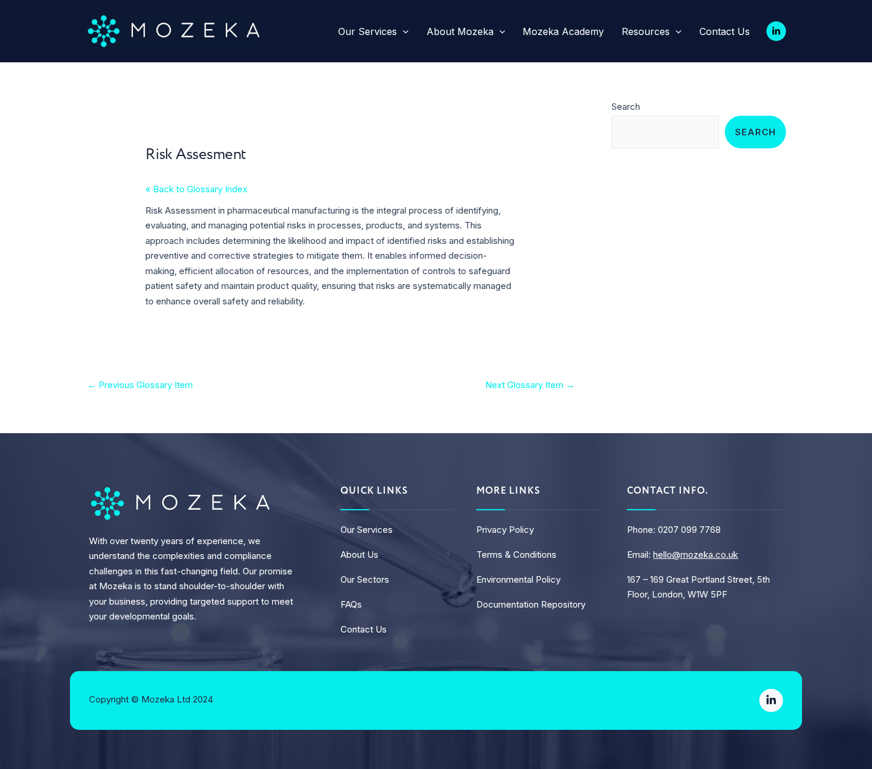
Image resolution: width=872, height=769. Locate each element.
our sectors (364, 579)
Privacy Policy (505, 529)
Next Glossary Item (530, 384)
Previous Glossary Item (140, 384)
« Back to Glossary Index (196, 189)
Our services (366, 529)
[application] (403, 31)
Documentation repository (530, 604)
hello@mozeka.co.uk (695, 554)
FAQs (351, 604)
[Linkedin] (776, 31)
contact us (363, 629)
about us (359, 554)
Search (626, 106)
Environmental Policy (518, 579)
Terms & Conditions (516, 554)
